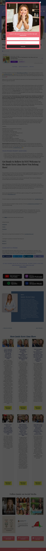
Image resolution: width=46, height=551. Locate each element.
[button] (40, 2)
